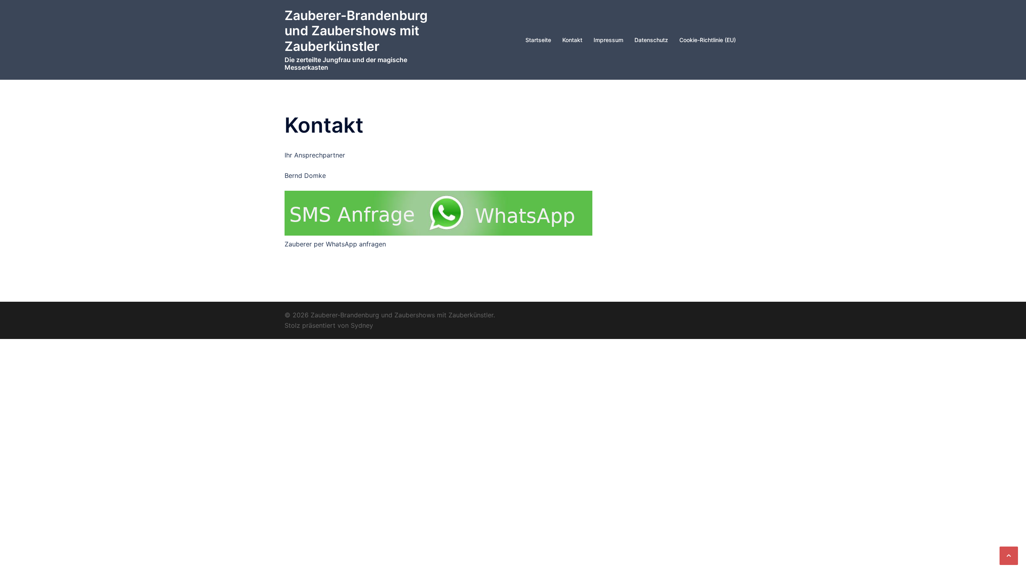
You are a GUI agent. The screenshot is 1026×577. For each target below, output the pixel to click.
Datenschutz (651, 39)
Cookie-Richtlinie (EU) (707, 39)
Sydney (362, 325)
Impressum (608, 39)
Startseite (538, 39)
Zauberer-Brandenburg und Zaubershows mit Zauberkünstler (356, 31)
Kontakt (572, 39)
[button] (1009, 556)
